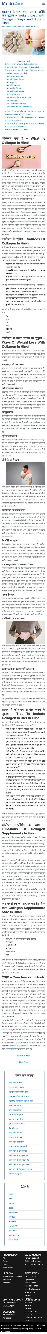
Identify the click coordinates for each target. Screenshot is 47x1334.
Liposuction (29, 1279)
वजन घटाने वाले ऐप (15, 1105)
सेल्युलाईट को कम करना (15, 76)
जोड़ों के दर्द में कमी (14, 88)
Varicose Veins (8, 1315)
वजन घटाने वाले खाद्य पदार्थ (18, 1146)
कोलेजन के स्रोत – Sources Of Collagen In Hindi (23, 67)
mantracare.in (23, 1046)
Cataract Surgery (9, 1303)
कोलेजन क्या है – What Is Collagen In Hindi (21, 64)
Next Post (23, 1062)
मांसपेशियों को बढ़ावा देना (16, 91)
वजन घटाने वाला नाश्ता (16, 1142)
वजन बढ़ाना (13, 1231)
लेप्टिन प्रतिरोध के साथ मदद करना (19, 97)
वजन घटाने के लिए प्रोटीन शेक (19, 1160)
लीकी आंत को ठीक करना (16, 103)
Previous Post (23, 1056)
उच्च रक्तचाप (13, 1212)
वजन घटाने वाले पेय (15, 1137)
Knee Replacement (32, 1289)
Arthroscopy (30, 1292)
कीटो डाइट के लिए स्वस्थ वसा (18, 1155)
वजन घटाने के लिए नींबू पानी (18, 1151)
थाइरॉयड (12, 1217)
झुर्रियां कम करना (13, 85)
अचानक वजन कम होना (16, 1087)
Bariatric (28, 1295)
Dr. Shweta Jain (31, 1311)
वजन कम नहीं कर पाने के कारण (19, 1096)
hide (27, 61)
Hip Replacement (32, 1286)
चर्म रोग (11, 1203)
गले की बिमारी (13, 1240)
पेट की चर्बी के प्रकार (16, 1115)
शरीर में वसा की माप (15, 1110)
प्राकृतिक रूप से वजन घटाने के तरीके (21, 1101)
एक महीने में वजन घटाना (17, 1124)
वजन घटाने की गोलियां (16, 1119)
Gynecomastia (31, 1276)
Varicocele (7, 1318)
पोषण (10, 1199)
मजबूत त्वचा (12, 82)
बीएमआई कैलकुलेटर (15, 1174)
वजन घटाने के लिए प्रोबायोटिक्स (19, 1165)
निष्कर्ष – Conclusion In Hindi (16, 129)
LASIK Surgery (8, 1306)
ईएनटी (11, 1208)
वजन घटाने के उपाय (15, 1083)
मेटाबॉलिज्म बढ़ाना (13, 94)
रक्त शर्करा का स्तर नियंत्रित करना (19, 107)
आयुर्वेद (11, 1194)
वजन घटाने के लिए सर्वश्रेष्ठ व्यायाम (20, 1169)
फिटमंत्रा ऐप (10, 1049)
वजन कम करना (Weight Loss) (13, 26)
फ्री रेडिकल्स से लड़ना (15, 79)
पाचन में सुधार (12, 100)
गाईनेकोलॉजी (13, 1226)
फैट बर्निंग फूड (13, 1128)
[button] (43, 3)
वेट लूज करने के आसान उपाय (18, 1092)
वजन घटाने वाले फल (15, 1133)
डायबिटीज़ (12, 1222)
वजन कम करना (14, 1235)
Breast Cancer (30, 1283)
